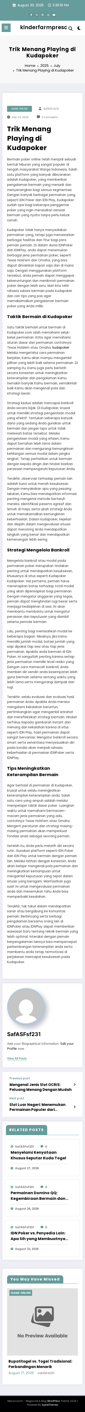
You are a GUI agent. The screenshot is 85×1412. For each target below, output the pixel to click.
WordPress (53, 1401)
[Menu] (6, 28)
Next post (16, 1098)
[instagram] (48, 15)
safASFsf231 (51, 109)
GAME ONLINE (19, 109)
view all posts (17, 1058)
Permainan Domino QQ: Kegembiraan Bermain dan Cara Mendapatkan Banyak (39, 1195)
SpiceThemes (50, 1405)
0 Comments (50, 117)
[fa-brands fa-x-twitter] (37, 15)
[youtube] (54, 15)
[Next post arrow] (74, 1107)
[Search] (70, 28)
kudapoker (60, 347)
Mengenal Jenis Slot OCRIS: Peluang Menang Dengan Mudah (40, 1087)
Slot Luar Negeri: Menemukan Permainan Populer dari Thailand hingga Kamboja (37, 1107)
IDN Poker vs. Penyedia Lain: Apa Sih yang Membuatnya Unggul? (38, 1236)
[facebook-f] (31, 15)
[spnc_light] (79, 29)
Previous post (19, 1078)
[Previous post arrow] (74, 1084)
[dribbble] (42, 15)
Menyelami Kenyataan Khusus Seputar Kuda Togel (38, 1155)
